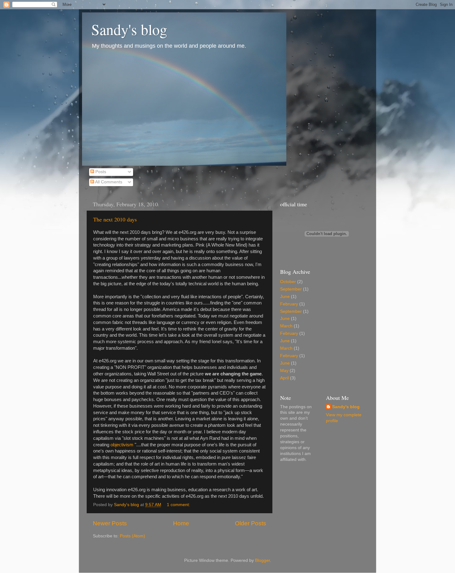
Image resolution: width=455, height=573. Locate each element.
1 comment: (179, 504)
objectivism (121, 444)
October (288, 281)
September (291, 289)
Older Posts (250, 523)
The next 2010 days (115, 219)
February (289, 304)
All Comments (108, 182)
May (284, 370)
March (286, 326)
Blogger (262, 560)
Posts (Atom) (132, 536)
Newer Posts (110, 523)
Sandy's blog (129, 29)
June (285, 296)
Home (181, 523)
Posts (100, 171)
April (284, 378)
